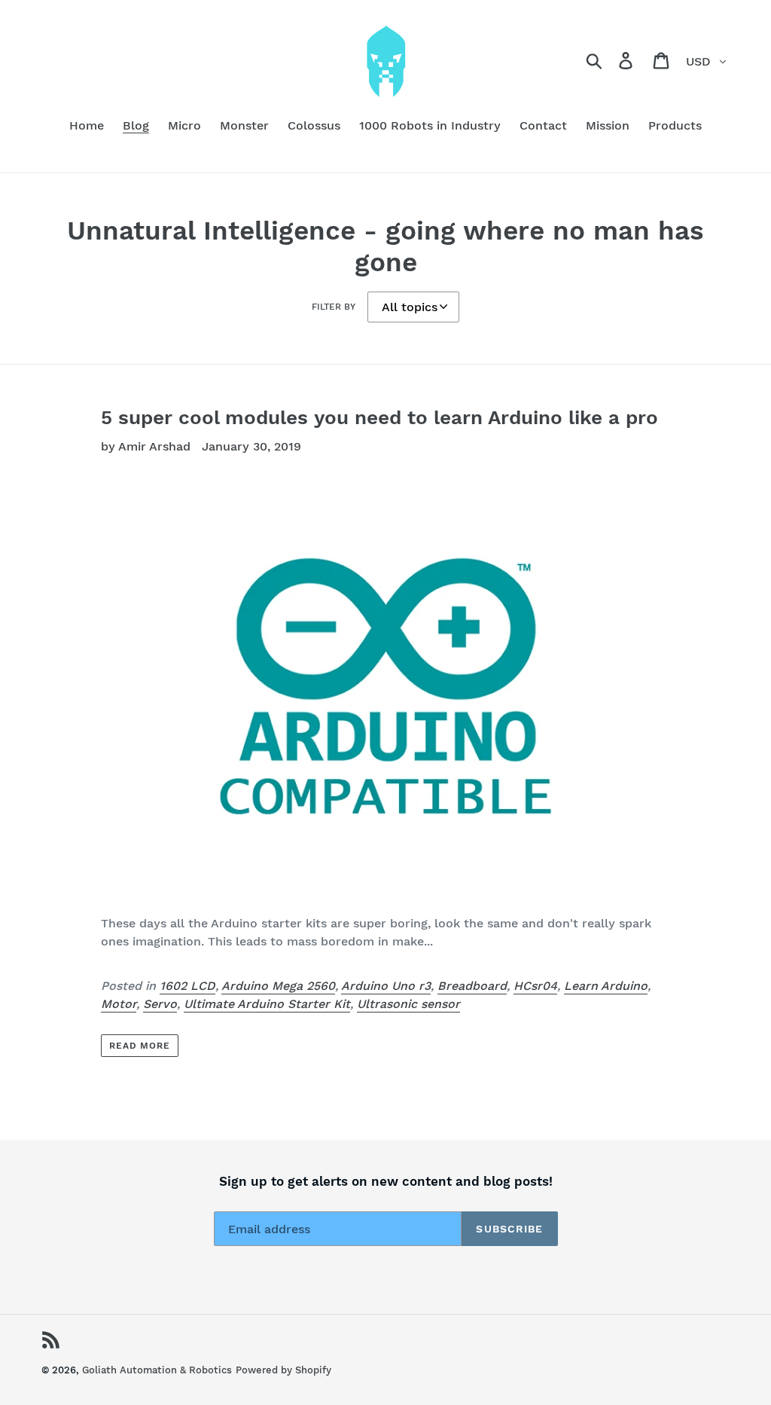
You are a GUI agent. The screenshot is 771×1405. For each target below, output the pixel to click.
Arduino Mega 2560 (278, 986)
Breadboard (472, 986)
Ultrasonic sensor (408, 1004)
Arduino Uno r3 (386, 986)
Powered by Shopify (283, 1370)
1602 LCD (187, 986)
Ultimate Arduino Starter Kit (267, 1004)
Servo (160, 1004)
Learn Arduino (606, 986)
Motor (118, 1004)
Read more (140, 1045)
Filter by (333, 306)
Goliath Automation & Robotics (157, 1370)
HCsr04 (535, 986)
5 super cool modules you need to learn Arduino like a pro (379, 417)
